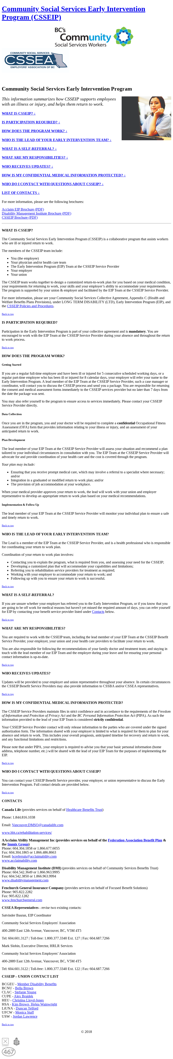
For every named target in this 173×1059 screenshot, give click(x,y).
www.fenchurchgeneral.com (22, 900)
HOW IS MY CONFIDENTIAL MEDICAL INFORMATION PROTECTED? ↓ (64, 175)
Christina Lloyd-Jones (28, 1000)
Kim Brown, (21, 1004)
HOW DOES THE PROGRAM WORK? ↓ (34, 131)
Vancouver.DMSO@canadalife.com (37, 825)
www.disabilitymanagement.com (25, 880)
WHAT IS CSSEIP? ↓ (19, 113)
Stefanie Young (25, 992)
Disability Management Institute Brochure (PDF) (36, 213)
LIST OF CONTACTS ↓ (21, 193)
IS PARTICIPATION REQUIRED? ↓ (31, 122)
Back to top (8, 314)
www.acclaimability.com (19, 860)
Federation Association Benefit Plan (135, 840)
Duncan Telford (27, 1008)
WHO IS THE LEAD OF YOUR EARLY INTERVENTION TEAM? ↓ (57, 140)
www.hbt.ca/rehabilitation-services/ (27, 832)
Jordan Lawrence (25, 1016)
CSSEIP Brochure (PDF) (20, 217)
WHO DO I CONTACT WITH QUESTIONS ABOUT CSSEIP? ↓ (53, 184)
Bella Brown (24, 988)
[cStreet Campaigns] (5, 1045)
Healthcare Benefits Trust (84, 810)
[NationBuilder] (15, 1045)
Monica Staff (24, 1012)
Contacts (98, 612)
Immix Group (17, 844)
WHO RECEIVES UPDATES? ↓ (27, 166)
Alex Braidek (23, 996)
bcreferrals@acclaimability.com (34, 856)
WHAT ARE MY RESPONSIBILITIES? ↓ (35, 157)
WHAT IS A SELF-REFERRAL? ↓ (29, 149)
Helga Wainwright (44, 1004)
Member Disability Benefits (37, 984)
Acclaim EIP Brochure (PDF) (23, 209)
